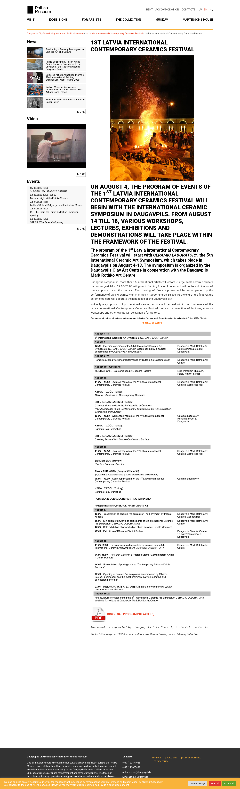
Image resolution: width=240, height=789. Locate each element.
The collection (128, 19)
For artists (91, 19)
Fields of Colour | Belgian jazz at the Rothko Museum (57, 205)
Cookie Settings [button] (197, 783)
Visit (31, 19)
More (81, 111)
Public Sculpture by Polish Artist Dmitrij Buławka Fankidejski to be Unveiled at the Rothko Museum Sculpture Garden (63, 65)
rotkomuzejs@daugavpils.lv (136, 772)
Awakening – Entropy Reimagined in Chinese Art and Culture (65, 50)
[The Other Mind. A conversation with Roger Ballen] (35, 102)
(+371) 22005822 (131, 767)
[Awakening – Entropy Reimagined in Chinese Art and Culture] (35, 52)
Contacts (188, 9)
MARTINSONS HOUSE (198, 19)
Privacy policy (161, 761)
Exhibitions (58, 19)
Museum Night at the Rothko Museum (49, 198)
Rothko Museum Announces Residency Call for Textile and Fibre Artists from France (64, 90)
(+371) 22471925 (131, 762)
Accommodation (167, 9)
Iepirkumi (156, 758)
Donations (172, 758)
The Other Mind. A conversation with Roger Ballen (65, 100)
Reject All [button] (215, 783)
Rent (149, 9)
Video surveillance (191, 758)
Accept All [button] (229, 783)
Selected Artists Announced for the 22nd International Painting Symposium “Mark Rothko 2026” (65, 77)
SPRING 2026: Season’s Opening (46, 222)
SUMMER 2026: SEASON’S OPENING (48, 191)
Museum (161, 19)
